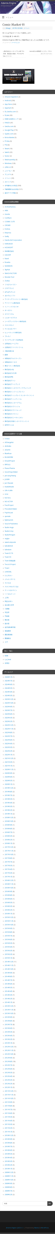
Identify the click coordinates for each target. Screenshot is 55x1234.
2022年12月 (9, 725)
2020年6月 (8, 777)
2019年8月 (8, 792)
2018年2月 (8, 840)
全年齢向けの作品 (11, 185)
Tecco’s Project (10, 564)
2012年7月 (8, 1065)
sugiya (7, 538)
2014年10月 (9, 969)
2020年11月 (9, 769)
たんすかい (8, 575)
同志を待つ (8, 601)
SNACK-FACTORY (11, 273)
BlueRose (8, 453)
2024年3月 (8, 695)
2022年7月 (8, 736)
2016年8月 (8, 895)
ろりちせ (8, 583)
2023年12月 (9, 699)
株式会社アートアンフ (12, 384)
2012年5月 (8, 1072)
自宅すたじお (9, 425)
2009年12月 (9, 1172)
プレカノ (8, 336)
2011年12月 (9, 1091)
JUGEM (7, 479)
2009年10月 (9, 1180)
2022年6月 (8, 740)
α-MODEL (8, 572)
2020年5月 (8, 780)
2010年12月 (9, 1135)
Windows (8, 163)
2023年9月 (8, 707)
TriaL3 (7, 568)
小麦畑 (7, 609)
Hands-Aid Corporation (13, 240)
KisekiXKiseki (9, 487)
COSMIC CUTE (10, 222)
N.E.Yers (8, 498)
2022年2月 (8, 751)
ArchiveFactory (10, 207)
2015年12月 (9, 917)
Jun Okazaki (9, 483)
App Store (8, 104)
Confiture (8, 218)
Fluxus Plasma (10, 468)
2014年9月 (8, 973)
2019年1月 (8, 814)
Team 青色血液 (10, 561)
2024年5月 (8, 688)
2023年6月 (8, 714)
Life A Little (9, 490)
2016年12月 (9, 880)
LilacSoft (8, 255)
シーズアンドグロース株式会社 (15, 321)
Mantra (36, 1228)
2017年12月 (9, 847)
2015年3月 (8, 950)
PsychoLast (9, 513)
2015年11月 (9, 921)
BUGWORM (9, 457)
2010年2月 (8, 1165)
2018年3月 (8, 836)
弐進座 (7, 616)
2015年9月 (8, 928)
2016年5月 (8, 902)
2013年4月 (8, 1036)
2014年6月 (8, 984)
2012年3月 (8, 1080)
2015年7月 (8, 936)
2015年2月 (8, 954)
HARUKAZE (9, 244)
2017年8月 (8, 858)
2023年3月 (8, 718)
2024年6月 (8, 684)
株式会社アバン (10, 380)
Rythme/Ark (9, 520)
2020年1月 (8, 784)
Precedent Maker (11, 509)
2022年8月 (8, 732)
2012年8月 (8, 1061)
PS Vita (7, 141)
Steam (7, 148)
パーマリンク (15, 42)
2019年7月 (8, 795)
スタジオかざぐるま (12, 586)
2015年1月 (8, 958)
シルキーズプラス (11, 318)
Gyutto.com (9, 134)
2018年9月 (8, 825)
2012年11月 (9, 1050)
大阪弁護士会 (9, 351)
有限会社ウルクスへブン (13, 358)
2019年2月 (8, 810)
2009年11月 (9, 1176)
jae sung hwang (10, 476)
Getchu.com (9, 126)
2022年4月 (8, 743)
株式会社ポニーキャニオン (14, 417)
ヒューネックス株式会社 (13, 332)
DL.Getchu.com (10, 112)
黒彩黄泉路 (8, 635)
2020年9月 (8, 773)
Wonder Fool (9, 277)
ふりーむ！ (8, 171)
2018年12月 (9, 817)
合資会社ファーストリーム (14, 347)
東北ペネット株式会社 (12, 366)
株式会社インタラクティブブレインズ (18, 388)
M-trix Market (9, 137)
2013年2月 (8, 1039)
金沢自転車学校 (10, 627)
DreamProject (10, 461)
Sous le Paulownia (11, 524)
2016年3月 (8, 906)
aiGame (7, 450)
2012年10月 (9, 1054)
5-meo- (7, 439)
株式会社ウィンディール (13, 399)
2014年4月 (8, 991)
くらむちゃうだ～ (11, 284)
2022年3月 (8, 747)
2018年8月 (8, 829)
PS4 (6, 145)
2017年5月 (8, 865)
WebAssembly (10, 160)
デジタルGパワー (11, 329)
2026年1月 (8, 677)
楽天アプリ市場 (10, 193)
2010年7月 (8, 1146)
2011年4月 (8, 1121)
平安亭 (7, 612)
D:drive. (7, 229)
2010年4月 (8, 1158)
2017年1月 (8, 877)
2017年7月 (8, 862)
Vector (7, 156)
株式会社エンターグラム (13, 403)
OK (49, 1204)
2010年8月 (8, 1143)
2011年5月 (8, 1117)
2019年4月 (8, 803)
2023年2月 (8, 721)
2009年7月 (8, 1191)
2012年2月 (8, 1084)
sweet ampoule (10, 542)
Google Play (9, 130)
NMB (6, 656)
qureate (7, 516)
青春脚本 (8, 631)
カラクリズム (9, 314)
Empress (8, 233)
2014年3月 (8, 995)
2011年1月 (8, 1132)
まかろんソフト (10, 295)
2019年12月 (9, 788)
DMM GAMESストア (11, 119)
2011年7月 (8, 1109)
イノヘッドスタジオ (12, 307)
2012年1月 (8, 1087)
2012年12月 (9, 1047)
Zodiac (7, 281)
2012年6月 (8, 1069)
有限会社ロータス (11, 362)
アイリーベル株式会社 (12, 303)
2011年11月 (9, 1095)
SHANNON (8, 266)
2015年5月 (8, 943)
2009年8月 (8, 1187)
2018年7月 (8, 832)
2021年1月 (8, 766)
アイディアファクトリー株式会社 (16, 299)
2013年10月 (9, 1013)
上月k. (7, 598)
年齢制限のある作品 (12, 189)
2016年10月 (9, 888)
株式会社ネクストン (12, 414)
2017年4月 (8, 869)
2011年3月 (8, 1124)
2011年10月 (9, 1098)
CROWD (7, 225)
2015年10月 (9, 925)
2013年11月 (9, 1010)
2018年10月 (9, 821)
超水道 (7, 623)
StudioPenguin (10, 535)
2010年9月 (8, 1139)
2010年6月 (8, 1150)
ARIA (6, 210)
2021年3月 (8, 762)
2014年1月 (8, 1002)
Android (8, 100)
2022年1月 (8, 755)
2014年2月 (8, 999)
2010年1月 (8, 1169)
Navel (7, 258)
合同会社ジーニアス (12, 344)
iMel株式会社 (9, 251)
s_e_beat (8, 659)
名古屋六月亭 (9, 605)
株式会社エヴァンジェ (12, 406)
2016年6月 (8, 899)
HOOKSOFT (9, 247)
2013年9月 (8, 1017)
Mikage (8, 28)
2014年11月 (9, 965)
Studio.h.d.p (9, 531)
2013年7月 (8, 1024)
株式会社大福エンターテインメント (17, 421)
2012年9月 (8, 1058)
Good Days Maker (11, 472)
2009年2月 (8, 1194)
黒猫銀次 (8, 638)
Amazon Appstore (11, 97)
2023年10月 (9, 703)
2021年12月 (9, 758)
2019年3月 (8, 806)
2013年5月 (8, 1032)
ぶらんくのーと (10, 579)
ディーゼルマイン (11, 590)
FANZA (7, 123)
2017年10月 (9, 854)
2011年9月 (8, 1102)
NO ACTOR (9, 501)
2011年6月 (8, 1113)
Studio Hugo (9, 527)
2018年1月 (8, 843)
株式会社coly (9, 369)
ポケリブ (8, 182)
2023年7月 (8, 710)
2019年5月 (8, 799)
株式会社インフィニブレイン (15, 392)
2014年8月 (8, 976)
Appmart (8, 108)
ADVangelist (9, 442)
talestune (8, 549)
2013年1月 (8, 1043)
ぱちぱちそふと (10, 292)
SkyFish (7, 270)
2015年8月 (8, 932)
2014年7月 (8, 980)
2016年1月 (8, 914)
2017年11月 (9, 851)
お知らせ (8, 167)
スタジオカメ (9, 325)
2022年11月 (9, 729)
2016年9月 (8, 891)
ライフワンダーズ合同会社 (14, 340)
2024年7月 (8, 681)
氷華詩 (7, 663)
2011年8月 (8, 1106)
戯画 (6, 355)
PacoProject (9, 505)
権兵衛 (7, 620)
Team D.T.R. (9, 553)
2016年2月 (8, 910)
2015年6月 (8, 939)
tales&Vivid (9, 546)
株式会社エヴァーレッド (13, 410)
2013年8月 (8, 1021)
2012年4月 (8, 1076)
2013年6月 (8, 1028)
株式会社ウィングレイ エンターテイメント (19, 395)
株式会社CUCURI (10, 373)
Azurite (7, 214)
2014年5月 (8, 987)
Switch (7, 152)
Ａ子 (6, 642)
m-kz (6, 494)
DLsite (7, 115)
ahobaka (8, 446)
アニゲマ (8, 174)
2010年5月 (8, 1154)
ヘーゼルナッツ (10, 594)
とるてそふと (9, 288)
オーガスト (8, 310)
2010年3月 (8, 1161)
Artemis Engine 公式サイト (15, 1228)
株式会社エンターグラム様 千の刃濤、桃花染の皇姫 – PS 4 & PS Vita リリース (13, 53)
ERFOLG (7, 464)
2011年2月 (8, 1128)
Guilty (7, 236)
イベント (27, 28)
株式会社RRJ (9, 377)
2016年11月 (9, 884)
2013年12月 (9, 1006)
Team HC (8, 557)
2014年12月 (9, 962)
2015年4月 (8, 947)
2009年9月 (8, 1183)
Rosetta (7, 262)
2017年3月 (8, 873)
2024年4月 (8, 692)
